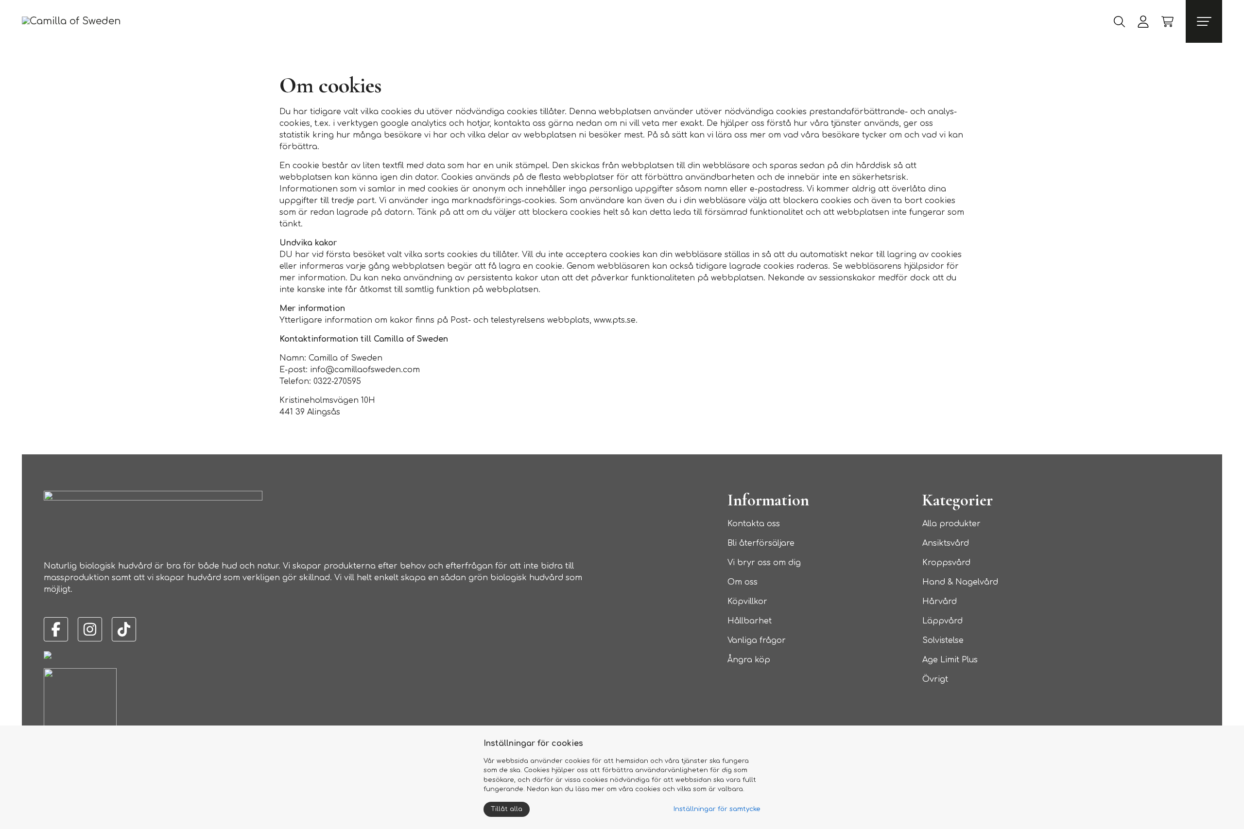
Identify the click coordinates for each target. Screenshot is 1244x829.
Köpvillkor (747, 601)
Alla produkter (951, 523)
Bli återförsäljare (761, 543)
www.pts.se (615, 320)
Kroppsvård (946, 562)
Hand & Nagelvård (960, 582)
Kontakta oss (753, 523)
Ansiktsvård (945, 543)
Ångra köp (748, 660)
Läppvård (942, 621)
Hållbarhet (749, 621)
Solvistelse (943, 640)
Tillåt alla (506, 809)
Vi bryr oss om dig (764, 562)
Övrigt (935, 679)
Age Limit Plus (950, 660)
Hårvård (939, 601)
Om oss (742, 582)
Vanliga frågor (756, 640)
